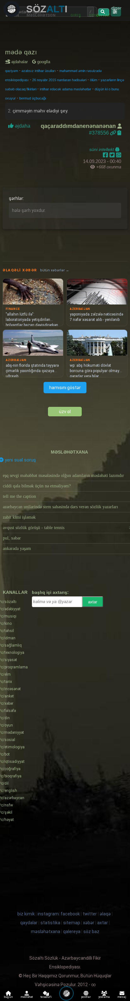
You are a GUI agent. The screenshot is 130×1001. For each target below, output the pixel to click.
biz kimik (26, 913)
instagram (48, 913)
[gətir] (103, 12)
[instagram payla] (112, 155)
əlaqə (105, 913)
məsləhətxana (69, 452)
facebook (70, 913)
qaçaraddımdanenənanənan (79, 126)
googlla (43, 61)
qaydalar (29, 922)
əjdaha (22, 126)
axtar (92, 602)
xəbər (88, 922)
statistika (50, 922)
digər (116, 7)
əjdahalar (20, 61)
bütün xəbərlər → (54, 270)
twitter (90, 913)
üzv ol (65, 411)
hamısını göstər (65, 387)
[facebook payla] (106, 155)
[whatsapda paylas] (118, 155)
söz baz (91, 931)
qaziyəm (11, 71)
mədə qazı (21, 52)
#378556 (99, 133)
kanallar (15, 592)
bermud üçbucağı (32, 98)
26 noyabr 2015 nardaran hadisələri (59, 80)
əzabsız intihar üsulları (38, 71)
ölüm (93, 80)
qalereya (71, 931)
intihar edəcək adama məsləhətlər (65, 89)
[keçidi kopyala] (119, 133)
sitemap (71, 922)
